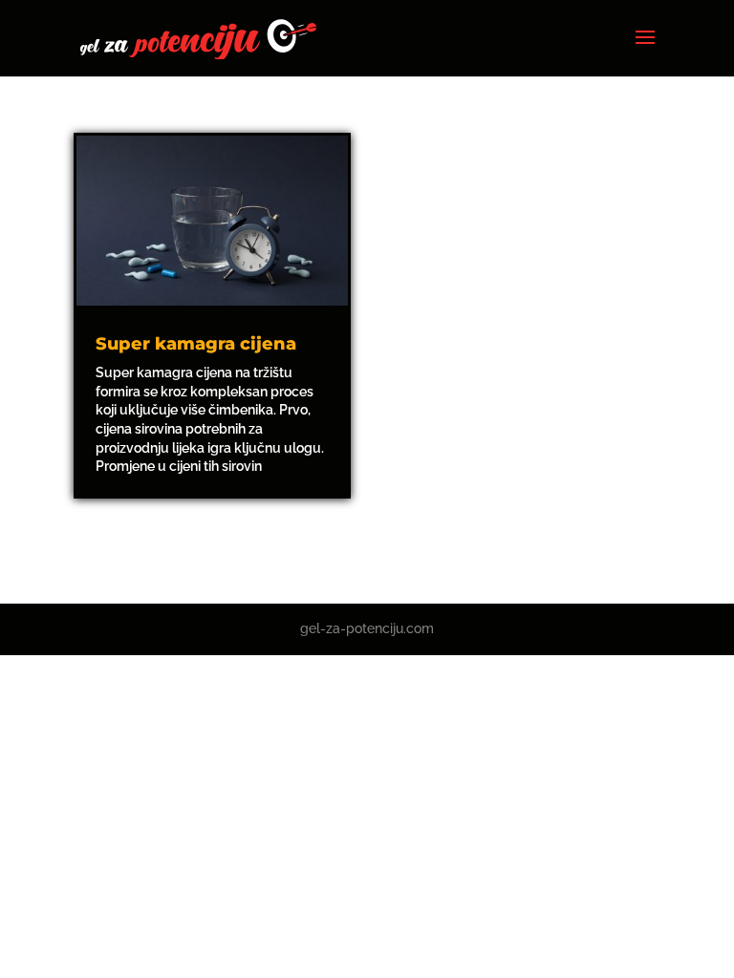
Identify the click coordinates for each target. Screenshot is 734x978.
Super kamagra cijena (196, 343)
